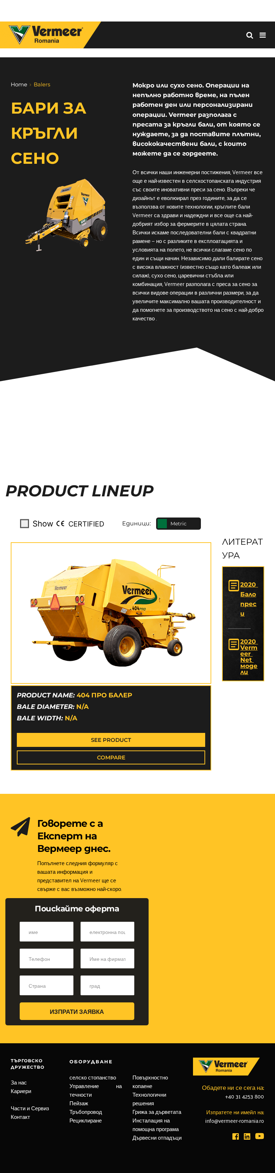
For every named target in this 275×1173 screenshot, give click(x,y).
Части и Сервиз (30, 1108)
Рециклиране (85, 1120)
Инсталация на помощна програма (155, 1124)
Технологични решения (150, 1098)
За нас (19, 1082)
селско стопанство (92, 1077)
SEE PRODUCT (111, 739)
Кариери (21, 1091)
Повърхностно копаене (150, 1081)
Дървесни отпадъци (157, 1137)
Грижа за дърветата (156, 1111)
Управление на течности (96, 1090)
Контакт (20, 1116)
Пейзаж (78, 1103)
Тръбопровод (85, 1111)
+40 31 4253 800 (244, 1096)
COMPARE (111, 757)
